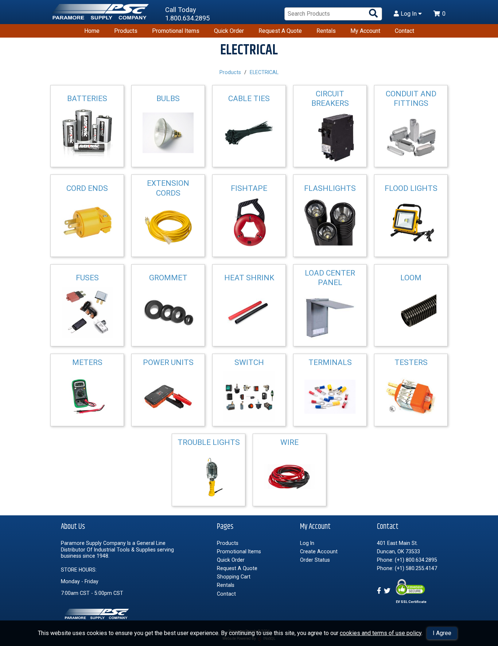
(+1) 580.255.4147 (416, 568)
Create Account (319, 551)
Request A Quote (280, 30)
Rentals (326, 30)
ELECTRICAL (264, 72)
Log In (409, 14)
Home (92, 30)
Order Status (315, 560)
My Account (365, 30)
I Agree (442, 633)
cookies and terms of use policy (380, 633)
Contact (404, 30)
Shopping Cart (233, 577)
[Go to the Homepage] (101, 14)
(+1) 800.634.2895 (416, 560)
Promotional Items (175, 30)
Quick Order (229, 30)
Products (125, 30)
